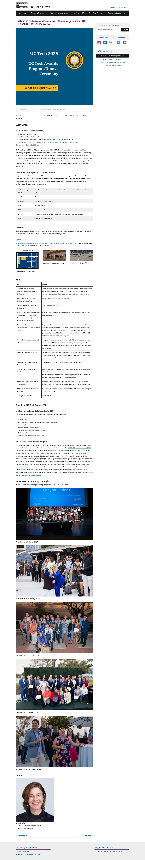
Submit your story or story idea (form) (112, 62)
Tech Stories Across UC (59, 13)
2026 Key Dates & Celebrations (113, 59)
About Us (22, 13)
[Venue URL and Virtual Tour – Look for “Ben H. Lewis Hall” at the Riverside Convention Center (47, 142)
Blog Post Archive (96, 13)
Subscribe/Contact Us (116, 13)
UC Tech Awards (60, 109)
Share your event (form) (113, 65)
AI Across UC (79, 13)
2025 (43, 109)
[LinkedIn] (105, 42)
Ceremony (48, 109)
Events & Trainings (38, 13)
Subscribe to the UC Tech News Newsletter (109, 851)
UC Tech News (22, 109)
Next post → (88, 835)
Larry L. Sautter (82, 451)
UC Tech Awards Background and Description (56, 298)
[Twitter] (119, 42)
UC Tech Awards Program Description (28, 475)
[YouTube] (125, 42)
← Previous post (21, 835)
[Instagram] (99, 42)
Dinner (54, 109)
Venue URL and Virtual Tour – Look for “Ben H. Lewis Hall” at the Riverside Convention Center (46, 243)
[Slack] (112, 42)
